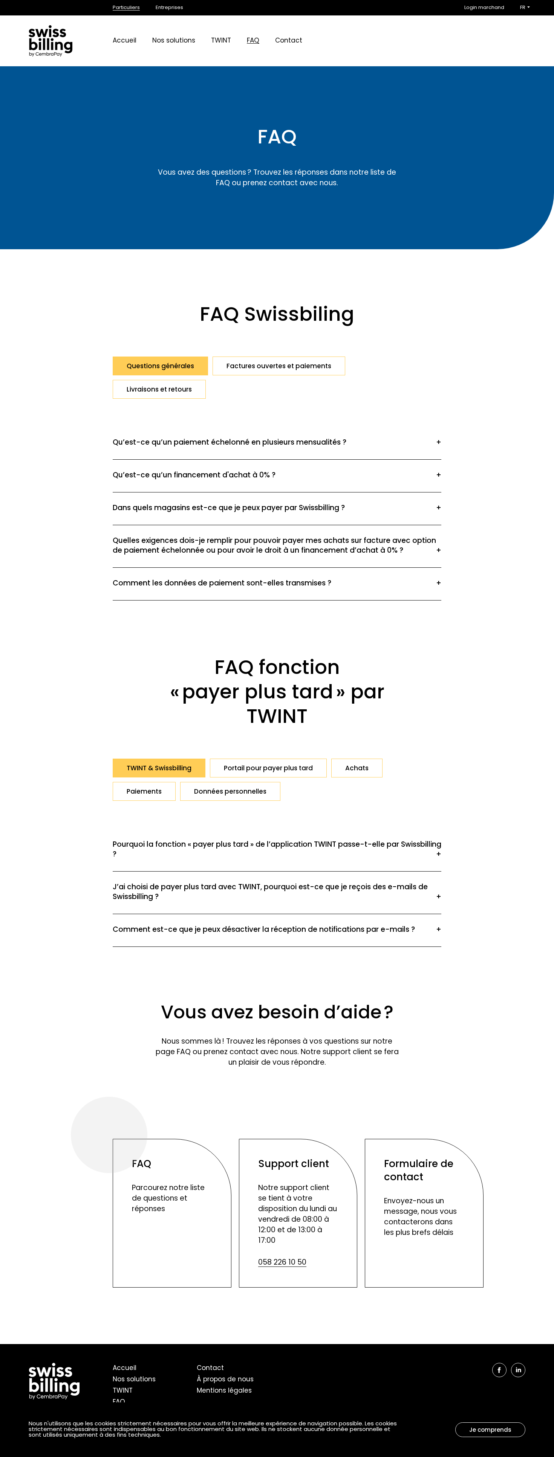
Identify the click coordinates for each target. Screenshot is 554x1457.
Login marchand (484, 7)
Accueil (124, 41)
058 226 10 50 (282, 1262)
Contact (288, 41)
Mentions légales (224, 1391)
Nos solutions (173, 41)
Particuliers (126, 7)
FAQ (253, 41)
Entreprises (169, 7)
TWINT (221, 41)
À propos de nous (225, 1379)
